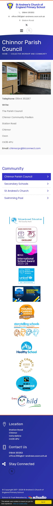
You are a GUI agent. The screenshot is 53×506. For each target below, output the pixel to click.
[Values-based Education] (27, 220)
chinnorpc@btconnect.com (25, 148)
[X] (26, 25)
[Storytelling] (26, 330)
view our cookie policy (20, 503)
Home (4, 54)
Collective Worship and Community (29, 54)
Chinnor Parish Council (18, 176)
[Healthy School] (26, 348)
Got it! (43, 502)
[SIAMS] (26, 235)
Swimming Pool (13, 198)
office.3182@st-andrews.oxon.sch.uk (28, 16)
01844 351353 (27, 12)
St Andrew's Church (16, 191)
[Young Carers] (26, 312)
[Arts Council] (26, 366)
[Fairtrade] (26, 383)
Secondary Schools (16, 184)
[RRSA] (26, 276)
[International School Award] (26, 255)
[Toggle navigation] (21, 30)
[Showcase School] (26, 294)
